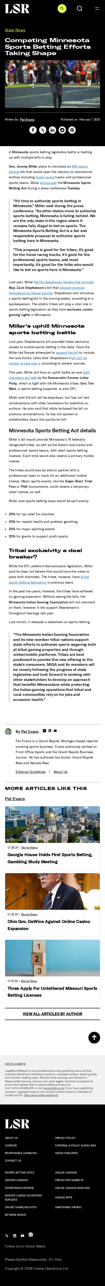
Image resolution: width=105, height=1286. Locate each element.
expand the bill (67, 353)
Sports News (29, 847)
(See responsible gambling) (41, 1095)
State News (15, 30)
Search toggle (79, 8)
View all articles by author (52, 1014)
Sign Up (62, 8)
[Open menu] (97, 8)
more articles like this (46, 788)
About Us (60, 772)
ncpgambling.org (53, 1088)
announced (48, 183)
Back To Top (94, 1037)
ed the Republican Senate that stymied (64, 282)
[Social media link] (33, 130)
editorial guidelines (31, 772)
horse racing (45, 177)
